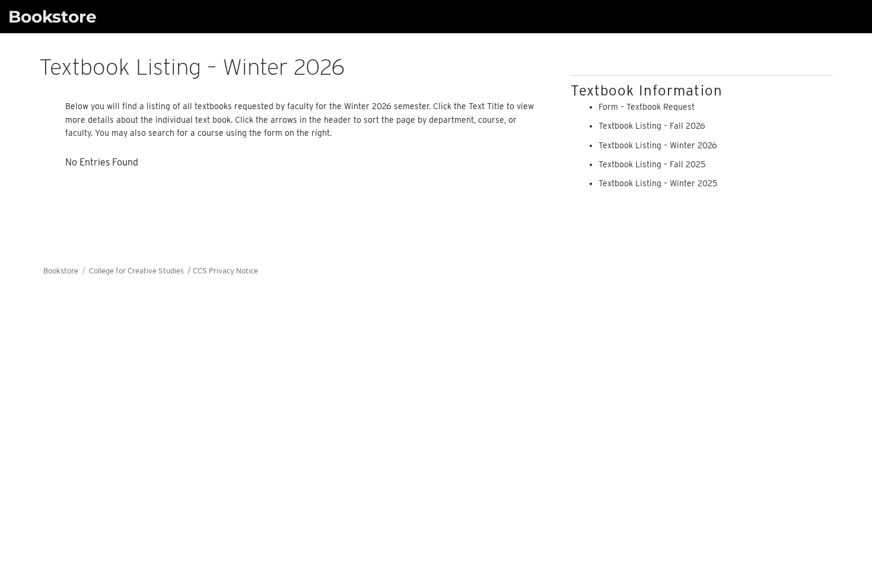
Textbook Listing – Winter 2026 (658, 145)
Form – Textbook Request (647, 107)
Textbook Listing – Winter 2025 (658, 183)
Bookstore (52, 17)
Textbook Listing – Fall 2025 (652, 164)
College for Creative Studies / (141, 270)
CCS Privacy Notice (225, 270)
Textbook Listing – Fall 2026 (652, 125)
